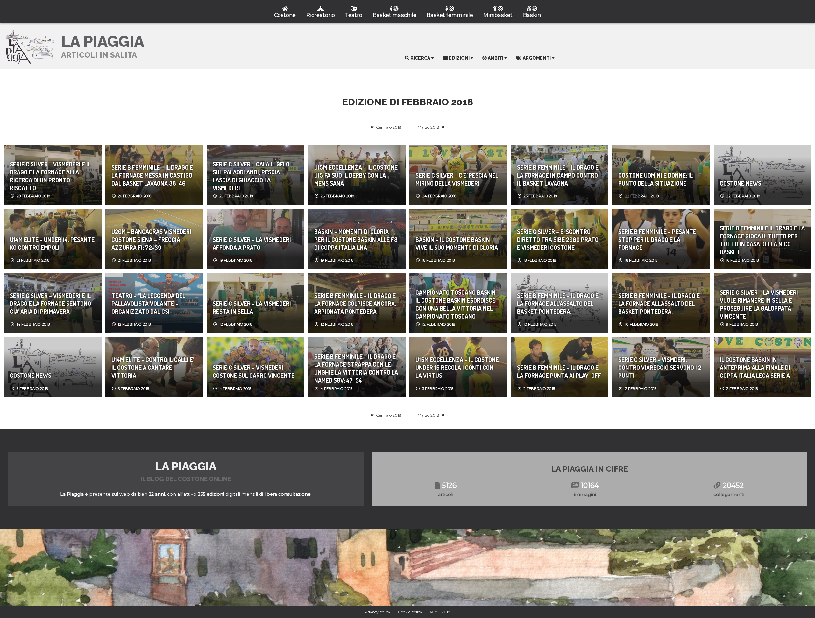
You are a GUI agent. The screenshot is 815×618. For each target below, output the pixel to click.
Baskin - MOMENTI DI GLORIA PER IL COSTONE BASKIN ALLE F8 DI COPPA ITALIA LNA (356, 239)
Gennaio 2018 (388, 127)
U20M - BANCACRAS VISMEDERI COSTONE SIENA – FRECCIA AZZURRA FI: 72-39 (151, 239)
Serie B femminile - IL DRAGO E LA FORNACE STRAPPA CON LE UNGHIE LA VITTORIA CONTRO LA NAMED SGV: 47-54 (356, 367)
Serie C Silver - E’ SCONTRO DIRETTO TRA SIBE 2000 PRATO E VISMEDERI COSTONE (558, 239)
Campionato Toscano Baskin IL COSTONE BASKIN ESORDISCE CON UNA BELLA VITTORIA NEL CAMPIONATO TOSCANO (455, 303)
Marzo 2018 (428, 127)
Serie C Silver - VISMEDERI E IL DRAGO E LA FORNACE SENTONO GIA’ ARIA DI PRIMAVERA (50, 303)
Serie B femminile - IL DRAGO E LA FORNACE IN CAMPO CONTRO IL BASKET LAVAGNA (558, 175)
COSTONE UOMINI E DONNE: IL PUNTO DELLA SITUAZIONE (655, 179)
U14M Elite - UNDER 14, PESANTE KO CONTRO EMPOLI (52, 243)
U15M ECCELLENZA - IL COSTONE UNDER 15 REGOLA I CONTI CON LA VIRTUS (457, 367)
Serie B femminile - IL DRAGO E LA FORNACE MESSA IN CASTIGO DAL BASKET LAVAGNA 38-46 (152, 175)
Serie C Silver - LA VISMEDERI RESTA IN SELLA (252, 307)
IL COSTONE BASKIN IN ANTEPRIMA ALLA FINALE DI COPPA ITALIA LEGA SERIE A (755, 367)
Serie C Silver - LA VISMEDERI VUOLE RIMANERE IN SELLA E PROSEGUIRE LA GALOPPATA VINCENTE (759, 303)
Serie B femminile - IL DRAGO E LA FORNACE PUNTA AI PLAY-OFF (559, 371)
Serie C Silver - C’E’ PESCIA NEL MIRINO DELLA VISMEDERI (456, 179)
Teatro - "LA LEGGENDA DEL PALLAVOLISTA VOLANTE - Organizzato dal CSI (148, 303)
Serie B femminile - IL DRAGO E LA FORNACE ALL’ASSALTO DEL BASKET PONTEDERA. (558, 303)
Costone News (740, 183)
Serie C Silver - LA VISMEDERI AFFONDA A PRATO (252, 243)
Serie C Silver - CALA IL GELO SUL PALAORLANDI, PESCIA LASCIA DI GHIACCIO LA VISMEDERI (251, 175)
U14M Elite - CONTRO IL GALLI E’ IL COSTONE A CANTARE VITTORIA (152, 367)
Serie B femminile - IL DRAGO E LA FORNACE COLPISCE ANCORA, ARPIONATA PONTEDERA (355, 303)
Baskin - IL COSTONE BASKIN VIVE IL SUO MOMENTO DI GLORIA (456, 243)
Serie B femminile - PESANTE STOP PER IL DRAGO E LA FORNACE (657, 239)
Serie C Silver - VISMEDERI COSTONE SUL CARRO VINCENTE (253, 371)
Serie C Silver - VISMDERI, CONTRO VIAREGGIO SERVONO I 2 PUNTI (659, 367)
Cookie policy (410, 611)
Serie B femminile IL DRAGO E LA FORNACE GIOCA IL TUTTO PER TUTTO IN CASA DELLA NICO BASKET (762, 239)
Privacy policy (377, 611)
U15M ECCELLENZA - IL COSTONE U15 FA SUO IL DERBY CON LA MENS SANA (356, 175)
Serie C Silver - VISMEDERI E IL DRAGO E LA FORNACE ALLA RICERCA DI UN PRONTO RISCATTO (50, 175)
